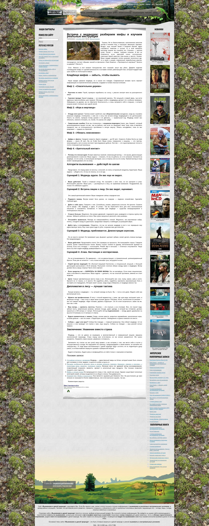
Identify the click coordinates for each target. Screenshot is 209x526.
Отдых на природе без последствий (48, 60)
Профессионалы (125, 12)
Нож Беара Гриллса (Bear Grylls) (159, 360)
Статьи (82, 12)
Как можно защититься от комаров (48, 78)
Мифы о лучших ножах (75, 372)
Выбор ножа (153, 411)
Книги (115, 12)
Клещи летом (42, 84)
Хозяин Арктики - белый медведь (159, 419)
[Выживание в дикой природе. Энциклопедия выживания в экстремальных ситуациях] (61, 14)
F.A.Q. (153, 4)
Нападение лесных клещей (46, 86)
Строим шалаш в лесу (156, 401)
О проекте (107, 4)
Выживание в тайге (155, 382)
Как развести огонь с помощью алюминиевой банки (158, 404)
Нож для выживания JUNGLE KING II (160, 395)
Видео (109, 12)
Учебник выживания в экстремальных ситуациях (157, 434)
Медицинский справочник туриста (159, 457)
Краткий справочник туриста (157, 455)
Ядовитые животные (155, 414)
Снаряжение (91, 12)
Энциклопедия (138, 12)
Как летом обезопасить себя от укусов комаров (47, 69)
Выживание (79, 4)
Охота (155, 12)
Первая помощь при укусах (46, 51)
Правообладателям (89, 4)
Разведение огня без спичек (157, 372)
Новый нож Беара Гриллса (157, 367)
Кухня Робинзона (154, 431)
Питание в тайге (154, 392)
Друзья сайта (122, 4)
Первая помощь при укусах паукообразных (46, 81)
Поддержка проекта (132, 4)
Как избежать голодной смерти (158, 437)
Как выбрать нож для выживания (159, 380)
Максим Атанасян (95, 39)
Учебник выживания (155, 446)
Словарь (148, 4)
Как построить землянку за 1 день (159, 377)
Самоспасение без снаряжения (158, 444)
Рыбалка (148, 12)
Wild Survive (159, 4)
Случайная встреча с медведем (78, 360)
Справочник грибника (156, 464)
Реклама (141, 4)
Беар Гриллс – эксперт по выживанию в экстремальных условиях (158, 364)
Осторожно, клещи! (44, 62)
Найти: (40, 38)
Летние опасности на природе (47, 54)
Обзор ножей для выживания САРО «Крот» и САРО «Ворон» (159, 408)
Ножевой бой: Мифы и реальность (79, 376)
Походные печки (154, 375)
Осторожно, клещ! (44, 73)
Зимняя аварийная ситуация (158, 452)
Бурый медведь (154, 421)
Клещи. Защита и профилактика (47, 75)
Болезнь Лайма (43, 49)
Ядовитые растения (155, 416)
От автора (114, 4)
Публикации (101, 12)
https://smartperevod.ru (78, 387)
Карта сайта (99, 4)
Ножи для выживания (155, 370)
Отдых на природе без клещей (47, 89)
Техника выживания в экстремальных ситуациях (157, 389)
